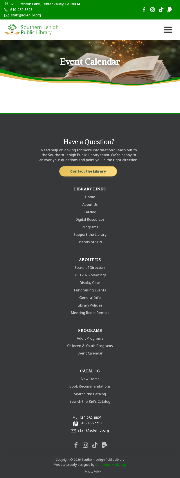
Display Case (90, 282)
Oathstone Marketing (110, 464)
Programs (90, 227)
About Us (89, 204)
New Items (90, 378)
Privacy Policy (93, 471)
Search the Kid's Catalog (90, 401)
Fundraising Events (90, 290)
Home (90, 196)
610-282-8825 (21, 9)
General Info (90, 297)
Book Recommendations (89, 386)
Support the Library (90, 234)
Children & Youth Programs (90, 345)
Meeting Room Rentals (90, 312)
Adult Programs (90, 338)
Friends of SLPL (90, 242)
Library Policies (89, 305)
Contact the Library (88, 171)
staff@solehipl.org (26, 15)
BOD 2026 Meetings (90, 275)
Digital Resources (90, 219)
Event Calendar (90, 353)
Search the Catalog (90, 394)
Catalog (90, 212)
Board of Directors (89, 267)
